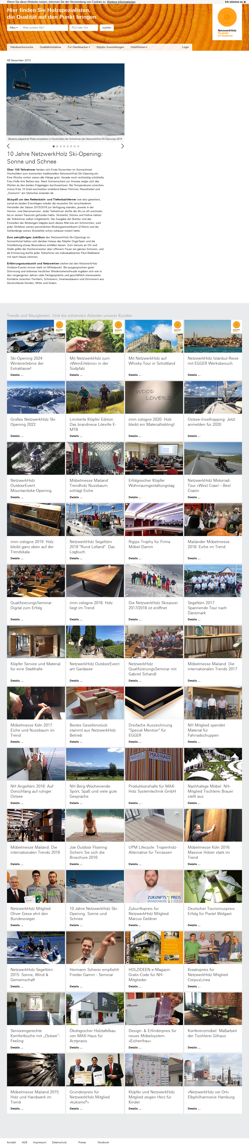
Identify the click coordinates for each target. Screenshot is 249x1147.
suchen (106, 27)
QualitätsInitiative (50, 47)
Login (185, 47)
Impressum (39, 1142)
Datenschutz (59, 1142)
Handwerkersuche (21, 47)
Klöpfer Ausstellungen (110, 47)
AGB (24, 1142)
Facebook (103, 1142)
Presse (82, 1142)
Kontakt (11, 1142)
